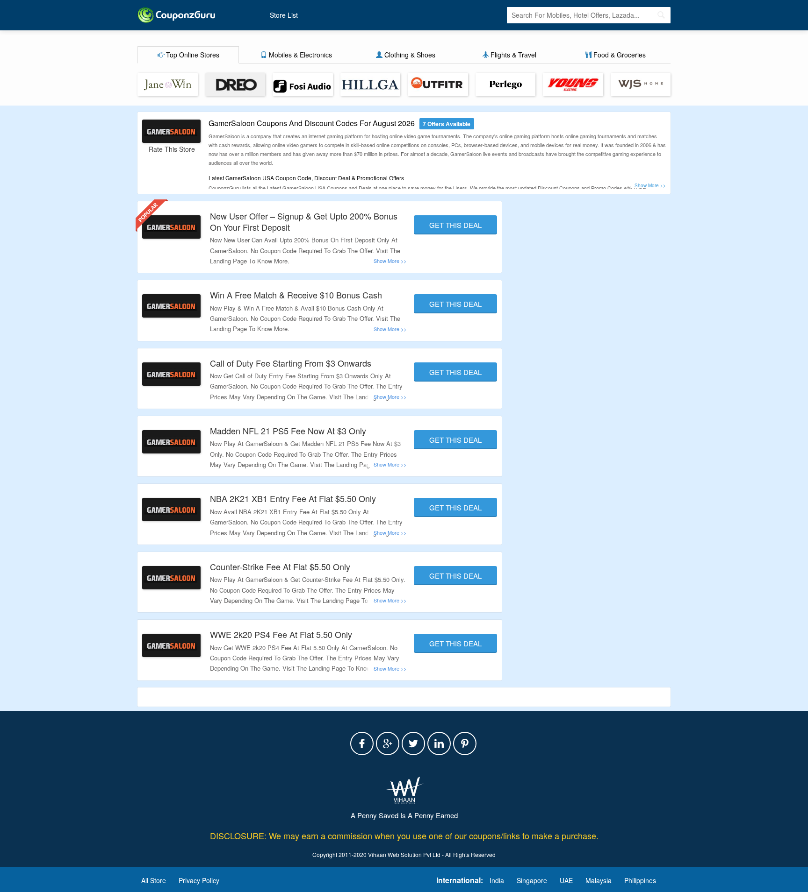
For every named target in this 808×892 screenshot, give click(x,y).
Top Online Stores (191, 54)
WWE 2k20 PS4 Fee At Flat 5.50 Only (281, 634)
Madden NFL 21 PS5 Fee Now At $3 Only (288, 431)
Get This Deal (455, 225)
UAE (566, 880)
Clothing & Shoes (408, 54)
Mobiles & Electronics (299, 54)
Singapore (532, 880)
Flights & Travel (512, 54)
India (497, 880)
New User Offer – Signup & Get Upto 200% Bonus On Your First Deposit (303, 221)
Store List (284, 15)
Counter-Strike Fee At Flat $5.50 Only (280, 566)
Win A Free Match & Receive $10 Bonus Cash (296, 295)
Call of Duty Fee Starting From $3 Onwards (290, 363)
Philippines (640, 880)
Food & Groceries (619, 54)
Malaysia (598, 880)
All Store (153, 880)
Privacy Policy (199, 880)
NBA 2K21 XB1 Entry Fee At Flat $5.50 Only (293, 498)
